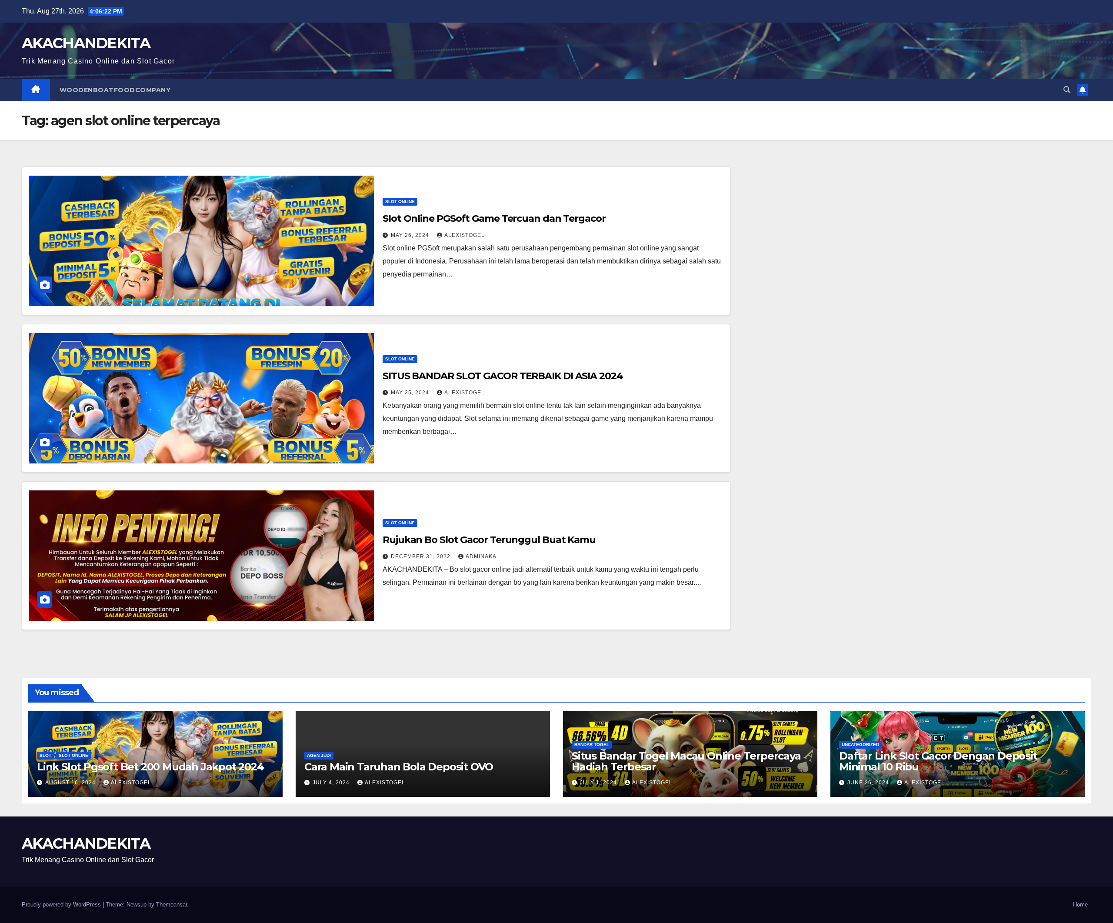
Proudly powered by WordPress (62, 904)
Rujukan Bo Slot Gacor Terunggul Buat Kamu (489, 540)
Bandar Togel (591, 744)
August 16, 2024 (71, 783)
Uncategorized (860, 744)
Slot (45, 755)
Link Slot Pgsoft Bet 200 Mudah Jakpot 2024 (150, 766)
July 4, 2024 (332, 783)
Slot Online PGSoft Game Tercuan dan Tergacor (494, 218)
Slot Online (400, 201)
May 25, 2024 (411, 393)
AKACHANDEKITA (86, 43)
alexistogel (464, 235)
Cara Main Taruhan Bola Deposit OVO (398, 766)
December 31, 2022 (421, 556)
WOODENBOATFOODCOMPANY (115, 90)
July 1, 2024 (599, 783)
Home (1080, 904)
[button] (1066, 89)
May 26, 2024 (411, 235)
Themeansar (171, 904)
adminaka (481, 556)
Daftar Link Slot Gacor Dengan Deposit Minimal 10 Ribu (938, 761)
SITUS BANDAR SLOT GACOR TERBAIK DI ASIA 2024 (503, 376)
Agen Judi (319, 755)
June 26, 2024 (869, 783)
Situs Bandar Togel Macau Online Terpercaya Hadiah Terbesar (686, 761)
